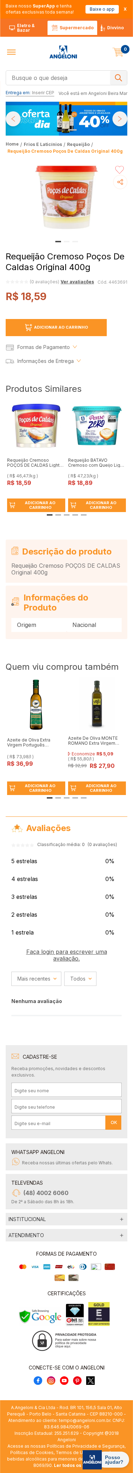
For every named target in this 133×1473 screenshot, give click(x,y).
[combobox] (66, 77)
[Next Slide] (119, 118)
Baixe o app (102, 9)
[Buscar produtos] (118, 78)
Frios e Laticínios (43, 144)
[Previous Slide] (13, 118)
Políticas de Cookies (32, 1452)
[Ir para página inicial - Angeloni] (63, 52)
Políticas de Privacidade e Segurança (85, 1446)
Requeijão (78, 144)
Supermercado (77, 27)
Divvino (115, 27)
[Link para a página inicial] (13, 144)
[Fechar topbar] (125, 9)
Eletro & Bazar (26, 28)
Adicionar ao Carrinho (61, 327)
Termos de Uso (72, 1452)
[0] (118, 52)
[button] (11, 52)
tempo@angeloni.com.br (84, 1420)
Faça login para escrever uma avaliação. (66, 955)
